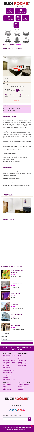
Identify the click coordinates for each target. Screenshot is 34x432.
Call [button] (16, 25)
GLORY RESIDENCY (16, 325)
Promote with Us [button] (7, 389)
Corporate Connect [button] (20, 11)
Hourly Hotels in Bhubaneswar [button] (7, 364)
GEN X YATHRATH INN (16, 314)
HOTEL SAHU (14, 304)
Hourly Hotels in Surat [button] (8, 370)
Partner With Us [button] (7, 384)
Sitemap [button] (20, 389)
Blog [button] (4, 388)
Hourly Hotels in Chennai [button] (9, 355)
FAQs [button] (19, 358)
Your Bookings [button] (22, 360)
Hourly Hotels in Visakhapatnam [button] (7, 357)
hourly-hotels (11, 48)
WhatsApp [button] (25, 18)
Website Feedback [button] (23, 363)
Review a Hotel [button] (22, 365)
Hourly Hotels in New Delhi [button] (8, 373)
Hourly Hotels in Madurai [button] (9, 360)
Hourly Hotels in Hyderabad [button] (7, 376)
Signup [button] (20, 362)
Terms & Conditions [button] (23, 384)
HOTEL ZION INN (15, 293)
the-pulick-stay (9, 50)
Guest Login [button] (10, 11)
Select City (4, 336)
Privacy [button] (20, 386)
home (4, 48)
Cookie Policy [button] (21, 388)
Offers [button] (18, 18)
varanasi (19, 48)
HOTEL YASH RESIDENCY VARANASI (17, 271)
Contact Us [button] (21, 357)
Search (17, 343)
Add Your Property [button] (8, 18)
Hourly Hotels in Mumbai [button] (9, 362)
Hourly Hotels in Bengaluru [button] (7, 368)
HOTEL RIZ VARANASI (17, 283)
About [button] (20, 355)
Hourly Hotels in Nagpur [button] (9, 379)
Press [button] (4, 386)
